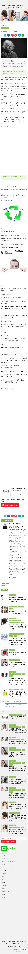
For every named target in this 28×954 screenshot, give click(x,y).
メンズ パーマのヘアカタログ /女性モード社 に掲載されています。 (17, 664)
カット (3, 858)
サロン (12, 937)
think (3, 876)
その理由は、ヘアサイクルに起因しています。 (13, 66)
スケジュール (5, 888)
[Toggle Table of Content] (23, 61)
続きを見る (18, 494)
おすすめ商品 (5, 873)
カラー (3, 583)
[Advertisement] (14, 142)
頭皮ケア (4, 882)
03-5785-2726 (14, 946)
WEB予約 (17, 937)
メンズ (3, 879)
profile (9, 937)
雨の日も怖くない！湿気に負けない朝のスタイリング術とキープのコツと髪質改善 (17, 795)
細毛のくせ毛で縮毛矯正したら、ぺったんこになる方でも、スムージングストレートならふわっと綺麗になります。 (16, 704)
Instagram (23, 937)
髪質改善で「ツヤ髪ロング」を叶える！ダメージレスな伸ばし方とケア (17, 754)
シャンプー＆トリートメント (9, 870)
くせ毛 (3, 855)
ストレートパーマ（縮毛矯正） (10, 861)
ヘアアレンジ (5, 885)
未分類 (3, 897)
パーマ (3, 864)
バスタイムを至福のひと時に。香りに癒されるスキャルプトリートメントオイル (17, 694)
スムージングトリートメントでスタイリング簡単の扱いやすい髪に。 (17, 627)
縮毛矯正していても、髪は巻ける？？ (14, 701)
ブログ (7, 583)
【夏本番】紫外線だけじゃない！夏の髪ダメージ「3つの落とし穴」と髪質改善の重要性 (18, 730)
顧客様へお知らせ (6, 891)
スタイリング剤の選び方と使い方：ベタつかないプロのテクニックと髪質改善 (17, 781)
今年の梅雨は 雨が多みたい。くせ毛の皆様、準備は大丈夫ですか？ (17, 599)
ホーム (4, 937)
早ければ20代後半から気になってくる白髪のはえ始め (14, 64)
